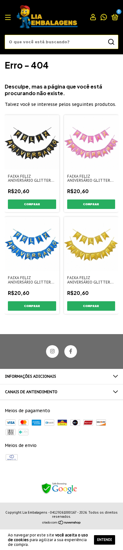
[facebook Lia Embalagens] (70, 351)
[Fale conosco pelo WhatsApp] (103, 17)
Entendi (104, 540)
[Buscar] (111, 42)
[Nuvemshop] (61, 523)
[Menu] (9, 17)
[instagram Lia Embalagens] (52, 351)
